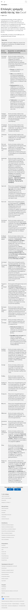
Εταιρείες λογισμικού (5, 578)
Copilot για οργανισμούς (5, 496)
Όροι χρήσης (22, 603)
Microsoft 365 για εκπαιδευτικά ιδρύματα (8, 531)
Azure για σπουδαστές (5, 539)
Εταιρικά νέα (4, 588)
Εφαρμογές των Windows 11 (6, 502)
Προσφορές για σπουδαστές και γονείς (8, 537)
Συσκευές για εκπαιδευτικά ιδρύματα (7, 526)
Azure (2, 549)
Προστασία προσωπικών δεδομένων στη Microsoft (10, 590)
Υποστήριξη (4, 4)
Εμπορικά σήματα (4, 605)
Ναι (10, 489)
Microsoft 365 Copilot (5, 557)
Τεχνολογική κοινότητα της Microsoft (7, 572)
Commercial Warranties (5, 518)
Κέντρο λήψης (4, 510)
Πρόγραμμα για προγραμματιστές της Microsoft (9, 566)
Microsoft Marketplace (5, 574)
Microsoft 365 (4, 500)
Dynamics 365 (4, 551)
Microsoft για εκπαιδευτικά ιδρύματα (7, 524)
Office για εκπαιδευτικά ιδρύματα (7, 533)
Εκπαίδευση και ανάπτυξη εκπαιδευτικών (8, 535)
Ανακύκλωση (4, 516)
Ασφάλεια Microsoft (5, 547)
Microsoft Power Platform (6, 576)
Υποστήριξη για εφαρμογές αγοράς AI (8, 570)
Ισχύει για (4, 15)
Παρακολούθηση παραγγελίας (6, 514)
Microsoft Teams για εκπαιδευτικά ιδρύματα (9, 528)
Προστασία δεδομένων (16, 603)
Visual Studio (4, 580)
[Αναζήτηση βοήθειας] (4, 2)
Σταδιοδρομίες (4, 586)
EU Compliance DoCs (22, 605)
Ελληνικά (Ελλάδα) (6, 596)
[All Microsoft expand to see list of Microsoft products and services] (1, 1)
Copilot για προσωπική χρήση (6, 498)
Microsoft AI (3, 545)
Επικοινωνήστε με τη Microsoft (6, 603)
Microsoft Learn (4, 568)
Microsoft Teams (4, 560)
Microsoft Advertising (5, 555)
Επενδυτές (3, 592)
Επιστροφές (3, 512)
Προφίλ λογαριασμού (5, 508)
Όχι (17, 489)
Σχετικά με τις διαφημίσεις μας (13, 605)
